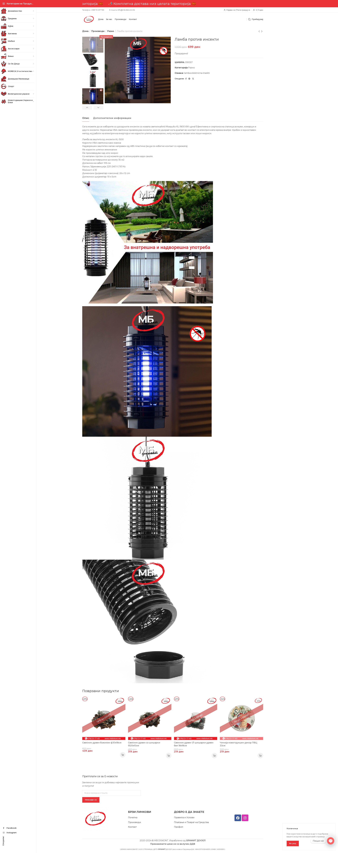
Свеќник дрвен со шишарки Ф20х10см (144, 744)
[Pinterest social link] (189, 79)
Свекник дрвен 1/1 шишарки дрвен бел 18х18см (193, 744)
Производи (97, 31)
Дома (85, 31)
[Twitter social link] (193, 79)
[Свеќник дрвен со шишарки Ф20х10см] (149, 718)
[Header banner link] (172, 3)
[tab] (85, 118)
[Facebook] (237, 818)
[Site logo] (88, 19)
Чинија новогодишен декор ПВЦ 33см (238, 744)
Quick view (120, 701)
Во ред (292, 843)
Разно (110, 31)
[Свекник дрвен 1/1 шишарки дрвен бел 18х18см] (195, 718)
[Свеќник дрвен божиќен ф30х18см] (104, 718)
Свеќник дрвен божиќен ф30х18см (101, 742)
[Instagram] (245, 818)
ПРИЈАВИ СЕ (91, 800)
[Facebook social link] (185, 79)
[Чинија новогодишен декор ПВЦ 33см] (241, 718)
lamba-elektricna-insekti (197, 73)
